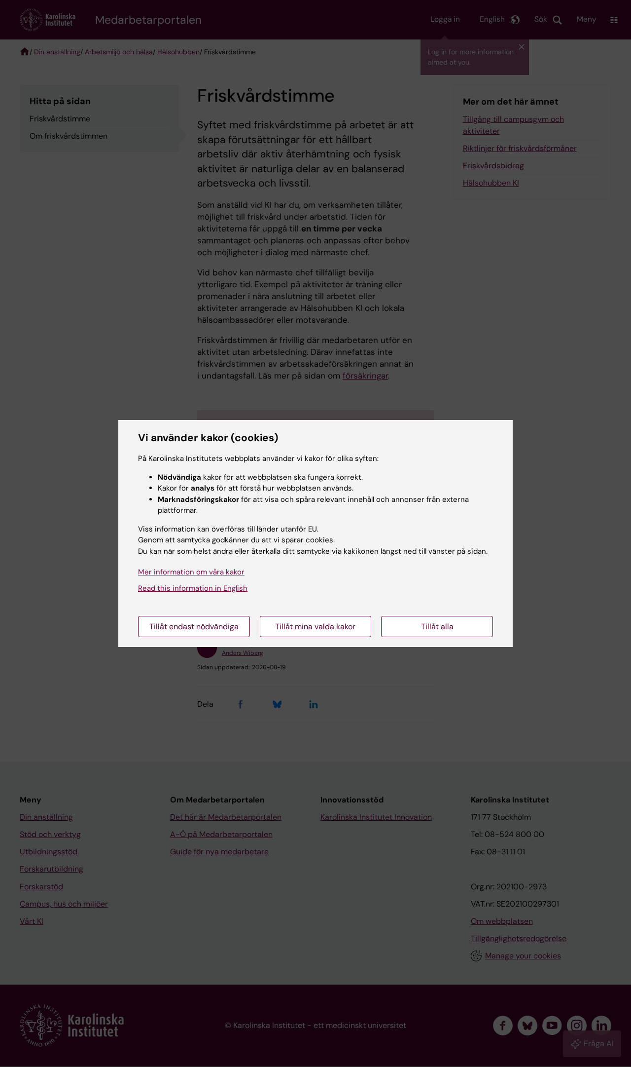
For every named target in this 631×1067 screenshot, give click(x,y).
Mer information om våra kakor (191, 572)
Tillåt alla (437, 626)
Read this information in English (192, 588)
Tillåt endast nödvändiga (194, 626)
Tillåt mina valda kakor (315, 626)
